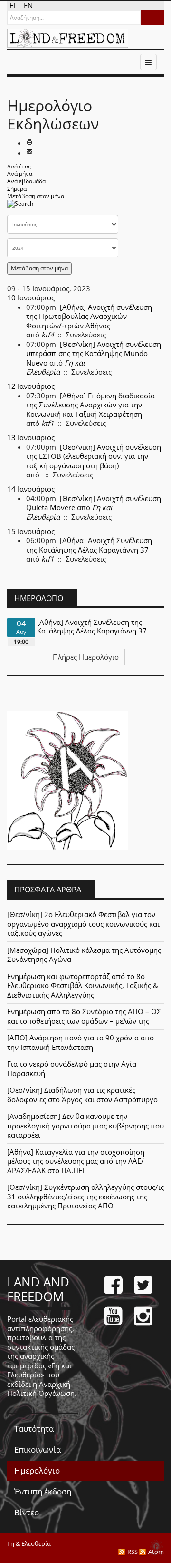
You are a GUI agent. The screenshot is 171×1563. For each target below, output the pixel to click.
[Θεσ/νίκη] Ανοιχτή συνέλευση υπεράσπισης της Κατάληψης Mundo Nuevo (93, 353)
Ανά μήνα (19, 173)
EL (14, 5)
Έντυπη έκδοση (42, 1491)
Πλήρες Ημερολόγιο (86, 657)
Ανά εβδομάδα (26, 181)
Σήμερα (17, 189)
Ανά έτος (19, 166)
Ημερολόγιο (37, 1470)
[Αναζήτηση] (20, 206)
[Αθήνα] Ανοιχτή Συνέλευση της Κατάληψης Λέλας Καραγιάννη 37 (89, 544)
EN (28, 5)
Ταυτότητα (34, 1428)
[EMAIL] (29, 153)
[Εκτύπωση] (29, 143)
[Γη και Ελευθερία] (67, 38)
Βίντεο (26, 1512)
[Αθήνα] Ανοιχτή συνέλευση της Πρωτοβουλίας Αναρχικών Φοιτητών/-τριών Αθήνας (89, 316)
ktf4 (47, 334)
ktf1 (47, 423)
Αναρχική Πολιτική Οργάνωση (41, 1388)
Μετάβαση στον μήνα (35, 196)
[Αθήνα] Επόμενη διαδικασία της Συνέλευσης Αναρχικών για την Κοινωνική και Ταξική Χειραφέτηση (90, 405)
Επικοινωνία (37, 1449)
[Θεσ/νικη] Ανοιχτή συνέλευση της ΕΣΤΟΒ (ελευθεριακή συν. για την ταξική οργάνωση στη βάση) (93, 456)
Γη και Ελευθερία (55, 367)
